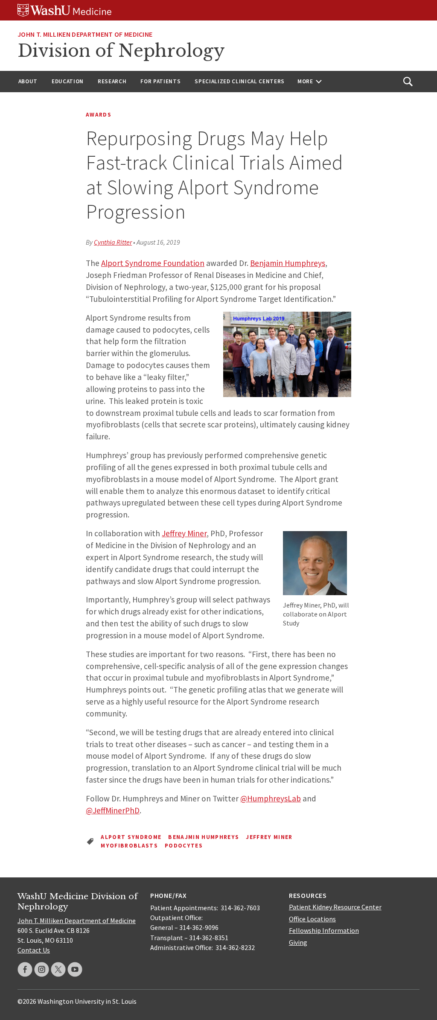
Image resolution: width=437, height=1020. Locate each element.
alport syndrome (131, 837)
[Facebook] (24, 969)
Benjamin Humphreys (287, 263)
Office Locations (312, 919)
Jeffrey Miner (184, 533)
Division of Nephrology (121, 50)
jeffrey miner (269, 837)
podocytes (184, 845)
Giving (298, 942)
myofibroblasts (129, 845)
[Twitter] (58, 969)
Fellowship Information (324, 930)
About (28, 81)
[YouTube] (74, 969)
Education (68, 81)
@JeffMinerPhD (113, 810)
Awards (98, 114)
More (305, 81)
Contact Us (33, 950)
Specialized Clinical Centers (240, 81)
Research (112, 81)
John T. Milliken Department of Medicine (84, 34)
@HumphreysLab (270, 798)
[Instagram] (41, 969)
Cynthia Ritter (113, 242)
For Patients (160, 81)
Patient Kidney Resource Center (335, 907)
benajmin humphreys (203, 837)
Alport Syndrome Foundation (152, 263)
